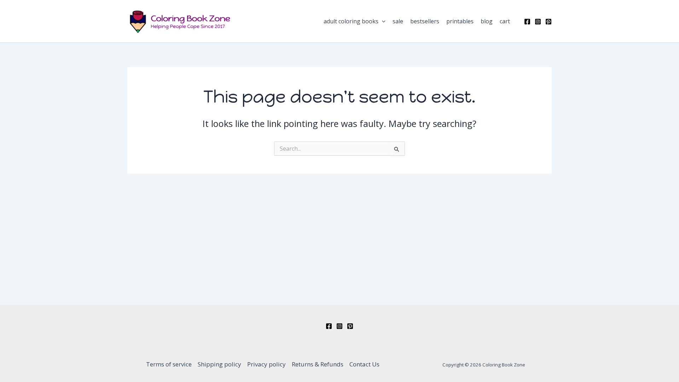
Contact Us (364, 364)
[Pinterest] (548, 21)
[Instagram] (538, 21)
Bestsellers (424, 21)
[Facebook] (527, 21)
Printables (460, 21)
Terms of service (169, 364)
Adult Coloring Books (351, 21)
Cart (505, 21)
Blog (487, 21)
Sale (398, 21)
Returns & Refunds (317, 364)
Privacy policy (266, 364)
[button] (381, 21)
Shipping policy (219, 364)
